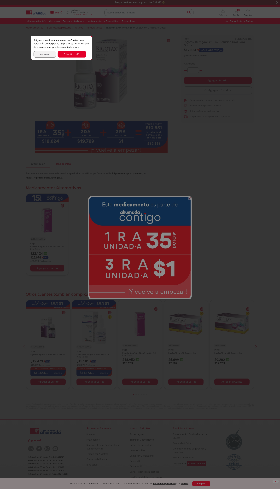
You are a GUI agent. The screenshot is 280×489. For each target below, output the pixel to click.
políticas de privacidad (164, 483)
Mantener (45, 54)
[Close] (190, 198)
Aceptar (201, 483)
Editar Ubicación (72, 54)
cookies (184, 483)
